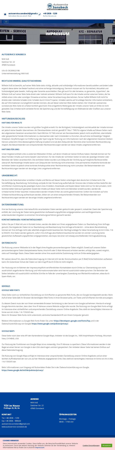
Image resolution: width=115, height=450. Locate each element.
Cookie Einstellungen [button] (91, 445)
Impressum (39, 447)
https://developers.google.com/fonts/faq (72, 321)
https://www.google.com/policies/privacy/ (50, 323)
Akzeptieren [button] (107, 445)
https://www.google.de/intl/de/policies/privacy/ (22, 370)
